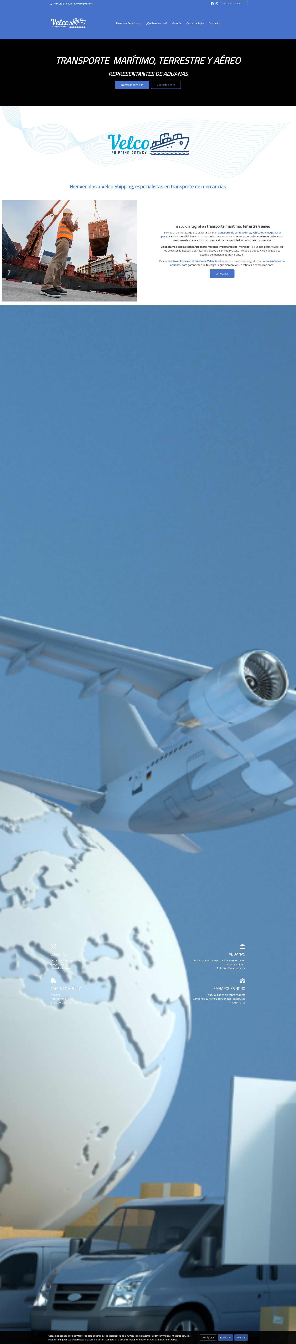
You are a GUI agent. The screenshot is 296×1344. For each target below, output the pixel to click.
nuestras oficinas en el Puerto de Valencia (192, 261)
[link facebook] (212, 3)
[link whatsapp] (217, 3)
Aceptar (241, 1337)
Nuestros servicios (132, 85)
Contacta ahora (166, 85)
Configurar (208, 1337)
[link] (67, 23)
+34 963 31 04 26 (63, 3)
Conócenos (222, 273)
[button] (128, 23)
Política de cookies (167, 1339)
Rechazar (225, 1337)
